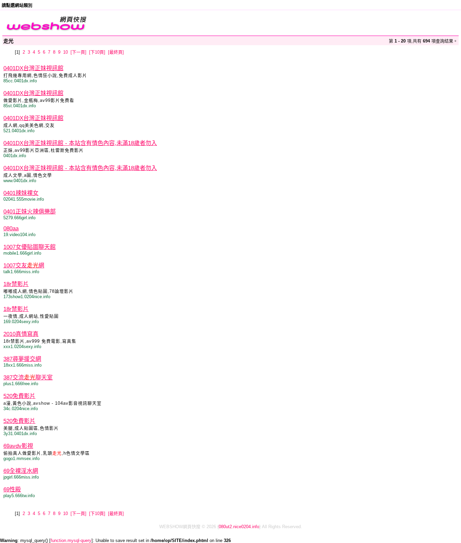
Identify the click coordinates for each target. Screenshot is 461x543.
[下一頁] (78, 52)
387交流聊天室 (28, 377)
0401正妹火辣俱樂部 (29, 211)
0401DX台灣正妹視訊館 (33, 68)
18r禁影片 (16, 284)
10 (65, 52)
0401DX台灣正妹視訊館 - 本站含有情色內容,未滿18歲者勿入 (80, 143)
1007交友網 (23, 265)
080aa (11, 228)
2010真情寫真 (20, 334)
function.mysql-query (71, 540)
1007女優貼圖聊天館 (29, 247)
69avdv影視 (18, 446)
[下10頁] (97, 52)
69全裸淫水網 (20, 471)
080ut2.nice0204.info (239, 526)
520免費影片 (19, 396)
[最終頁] (116, 52)
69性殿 (12, 489)
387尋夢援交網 (22, 359)
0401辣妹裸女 (20, 193)
